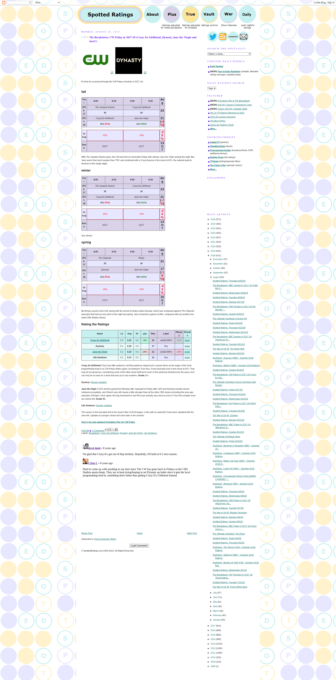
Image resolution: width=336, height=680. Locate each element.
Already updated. (99, 382)
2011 (213, 653)
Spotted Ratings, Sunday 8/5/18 (228, 521)
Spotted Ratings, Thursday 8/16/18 (229, 394)
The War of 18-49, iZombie (225, 415)
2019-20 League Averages (223, 117)
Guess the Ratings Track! (222, 125)
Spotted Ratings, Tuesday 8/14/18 (229, 411)
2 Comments (98, 431)
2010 (213, 657)
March (216, 611)
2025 (213, 224)
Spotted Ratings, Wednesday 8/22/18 (230, 332)
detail (187, 340)
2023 (213, 233)
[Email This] (106, 429)
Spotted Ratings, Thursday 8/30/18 (229, 281)
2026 (213, 219)
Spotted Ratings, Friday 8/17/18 (228, 390)
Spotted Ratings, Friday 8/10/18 (228, 441)
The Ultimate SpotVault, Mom (226, 436)
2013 (213, 644)
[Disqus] (139, 485)
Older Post (192, 533)
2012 (213, 648)
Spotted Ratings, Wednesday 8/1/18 (230, 570)
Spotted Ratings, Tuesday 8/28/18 (229, 297)
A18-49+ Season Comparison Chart (235, 105)
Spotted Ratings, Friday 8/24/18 (228, 323)
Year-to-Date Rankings (229, 71)
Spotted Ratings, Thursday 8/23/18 (229, 328)
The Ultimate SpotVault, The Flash (229, 534)
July (215, 593)
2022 (213, 237)
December (218, 259)
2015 (213, 635)
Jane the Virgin (99, 352)
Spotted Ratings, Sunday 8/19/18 (228, 370)
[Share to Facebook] (116, 429)
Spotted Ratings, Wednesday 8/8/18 (230, 496)
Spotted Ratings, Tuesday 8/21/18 (229, 344)
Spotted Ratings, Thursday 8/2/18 (228, 543)
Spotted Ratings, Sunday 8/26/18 (228, 314)
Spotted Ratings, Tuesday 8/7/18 (228, 508)
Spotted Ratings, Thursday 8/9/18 (228, 491)
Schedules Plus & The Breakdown (234, 101)
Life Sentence (150, 433)
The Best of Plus (217, 121)
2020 (213, 246)
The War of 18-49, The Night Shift (228, 349)
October (217, 268)
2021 (213, 242)
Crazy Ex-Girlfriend (99, 340)
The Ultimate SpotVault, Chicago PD (230, 318)
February (217, 615)
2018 (213, 255)
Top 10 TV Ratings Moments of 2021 (227, 113)
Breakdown (94, 433)
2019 (213, 251)
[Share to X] (113, 429)
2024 (213, 228)
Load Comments (139, 545)
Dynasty (123, 433)
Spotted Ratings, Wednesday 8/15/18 (230, 399)
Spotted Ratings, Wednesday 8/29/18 (230, 293)
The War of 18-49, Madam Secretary (230, 512)
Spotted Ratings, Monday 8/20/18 (228, 353)
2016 (213, 630)
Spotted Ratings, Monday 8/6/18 (228, 517)
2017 (213, 626)
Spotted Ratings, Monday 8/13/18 (228, 420)
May (215, 602)
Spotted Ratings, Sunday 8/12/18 (228, 432)
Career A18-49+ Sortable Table (232, 109)
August (216, 277)
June (215, 597)
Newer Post (86, 533)
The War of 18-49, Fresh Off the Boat (230, 587)
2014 (213, 639)
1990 (213, 666)
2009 (213, 662)
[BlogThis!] (109, 429)
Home (140, 533)
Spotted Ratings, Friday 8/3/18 (227, 538)
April (215, 606)
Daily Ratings (216, 66)
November (218, 264)
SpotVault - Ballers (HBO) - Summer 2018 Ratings (236, 365)
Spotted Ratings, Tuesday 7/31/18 (229, 582)
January (217, 620)
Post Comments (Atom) (105, 539)
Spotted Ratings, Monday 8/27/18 (228, 302)
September (218, 272)
